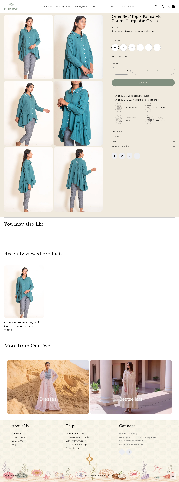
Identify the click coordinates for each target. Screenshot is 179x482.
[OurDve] (11, 6)
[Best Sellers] (131, 387)
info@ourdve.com (135, 441)
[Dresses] (48, 387)
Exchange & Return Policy (78, 437)
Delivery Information (75, 441)
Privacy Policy (72, 448)
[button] (47, 6)
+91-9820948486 (135, 444)
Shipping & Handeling (76, 444)
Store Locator (18, 437)
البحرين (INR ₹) (11, 475)
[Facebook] (122, 452)
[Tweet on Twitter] (122, 156)
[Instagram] (129, 452)
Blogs (14, 444)
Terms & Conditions (74, 433)
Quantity (117, 63)
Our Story (16, 433)
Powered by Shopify (107, 475)
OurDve (92, 475)
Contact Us (17, 441)
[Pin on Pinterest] (129, 156)
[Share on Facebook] (114, 156)
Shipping (116, 31)
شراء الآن (143, 82)
